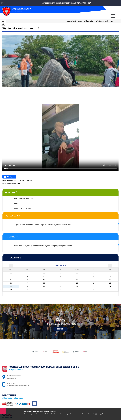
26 (60, 286)
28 (93, 286)
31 (27, 290)
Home (79, 21)
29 (110, 286)
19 (60, 283)
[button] (2, 3)
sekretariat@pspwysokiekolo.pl (109, 9)
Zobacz (60, 329)
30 (11, 290)
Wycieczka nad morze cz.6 (20, 28)
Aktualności (88, 21)
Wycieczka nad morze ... (104, 21)
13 (77, 280)
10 (27, 280)
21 (93, 283)
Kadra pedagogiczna (23, 199)
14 (93, 280)
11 (44, 280)
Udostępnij (11, 177)
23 (11, 286)
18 (44, 283)
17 (27, 283)
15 (110, 280)
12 (60, 280)
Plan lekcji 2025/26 (22, 208)
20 (77, 283)
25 (44, 286)
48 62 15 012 (113, 9)
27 (77, 286)
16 (11, 283)
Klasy (16, 203)
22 (110, 283)
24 (27, 286)
